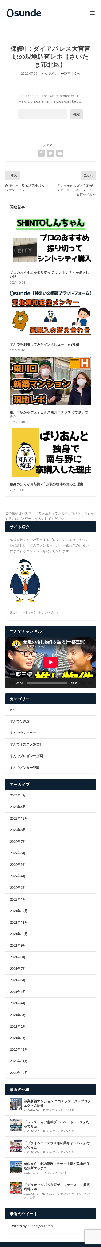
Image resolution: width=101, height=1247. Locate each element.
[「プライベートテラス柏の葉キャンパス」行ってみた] (16, 1146)
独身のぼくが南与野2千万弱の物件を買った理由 (46, 484)
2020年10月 (19, 1072)
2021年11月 (19, 922)
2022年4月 (18, 876)
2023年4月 (18, 806)
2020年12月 (19, 1049)
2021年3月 (18, 1015)
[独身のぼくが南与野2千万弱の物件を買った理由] (50, 452)
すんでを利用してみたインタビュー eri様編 (44, 344)
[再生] (12, 683)
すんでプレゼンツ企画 (26, 756)
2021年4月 (18, 1003)
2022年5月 (18, 864)
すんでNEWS (19, 721)
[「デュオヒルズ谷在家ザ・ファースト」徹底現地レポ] (16, 1188)
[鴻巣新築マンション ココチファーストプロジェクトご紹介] (16, 1104)
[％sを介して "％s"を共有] (41, 153)
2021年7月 (18, 968)
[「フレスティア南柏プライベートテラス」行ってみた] (16, 1125)
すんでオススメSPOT (26, 744)
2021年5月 (18, 991)
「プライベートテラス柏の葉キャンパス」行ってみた (57, 1145)
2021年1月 (18, 1038)
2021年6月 (18, 980)
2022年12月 (19, 818)
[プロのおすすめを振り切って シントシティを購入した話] (50, 241)
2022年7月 (18, 841)
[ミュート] (83, 683)
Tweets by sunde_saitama (31, 1226)
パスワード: (42, 114)
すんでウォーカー (23, 732)
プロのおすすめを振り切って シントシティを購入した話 (49, 274)
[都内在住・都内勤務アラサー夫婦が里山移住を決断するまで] (16, 1167)
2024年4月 (18, 795)
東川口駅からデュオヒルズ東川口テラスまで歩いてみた (49, 414)
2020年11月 (19, 1061)
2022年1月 (18, 899)
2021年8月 (18, 957)
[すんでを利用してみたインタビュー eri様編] (50, 313)
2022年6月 (18, 853)
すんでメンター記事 (56, 73)
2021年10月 (19, 934)
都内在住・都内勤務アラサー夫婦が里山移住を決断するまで (57, 1166)
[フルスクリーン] (90, 683)
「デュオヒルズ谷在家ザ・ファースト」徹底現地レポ (57, 1186)
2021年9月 (18, 945)
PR (12, 709)
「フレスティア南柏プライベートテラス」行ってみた (57, 1124)
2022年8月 (18, 829)
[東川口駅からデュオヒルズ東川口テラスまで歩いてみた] (50, 381)
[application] (50, 662)
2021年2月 (18, 1026)
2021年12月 (19, 911)
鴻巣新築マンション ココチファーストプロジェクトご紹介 (57, 1103)
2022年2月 (18, 887)
